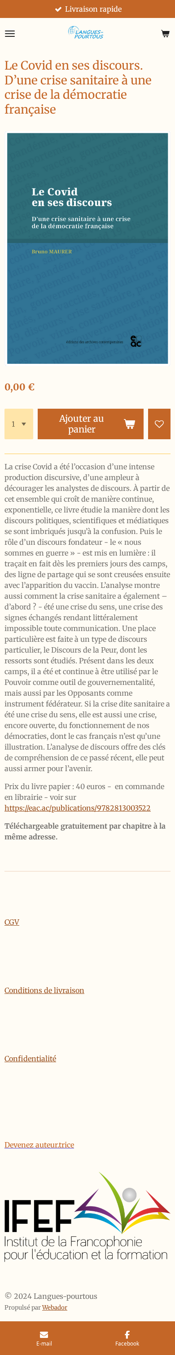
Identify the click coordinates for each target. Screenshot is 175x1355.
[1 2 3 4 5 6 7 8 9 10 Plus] (18, 424)
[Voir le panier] (165, 33)
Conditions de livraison (44, 990)
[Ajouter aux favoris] (159, 424)
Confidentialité (30, 1058)
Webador (54, 1307)
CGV (11, 922)
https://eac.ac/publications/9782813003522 (77, 807)
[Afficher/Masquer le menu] (10, 33)
